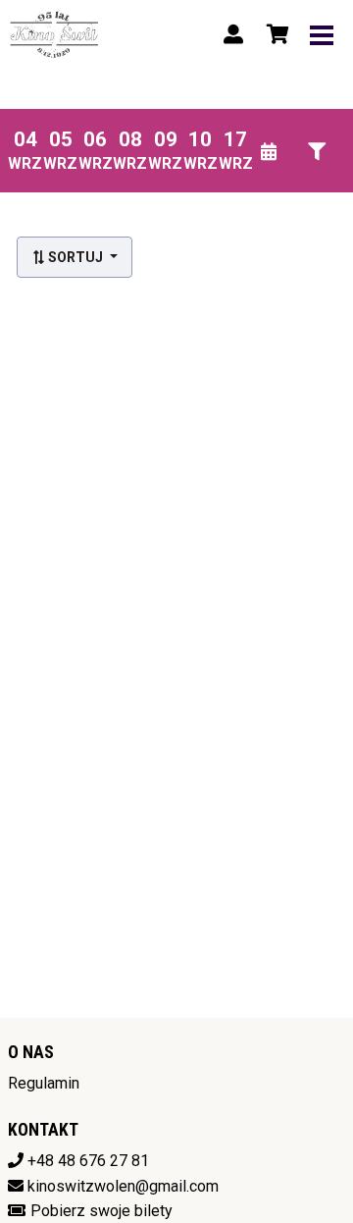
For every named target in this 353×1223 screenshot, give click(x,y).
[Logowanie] (233, 34)
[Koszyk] (274, 34)
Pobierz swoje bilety (101, 1210)
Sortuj (75, 257)
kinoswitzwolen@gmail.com (123, 1186)
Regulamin (43, 1083)
